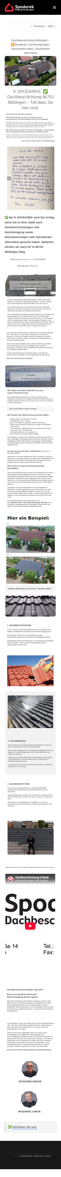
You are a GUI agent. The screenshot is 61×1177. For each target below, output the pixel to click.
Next (50, 26)
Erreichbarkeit (26, 1156)
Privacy (47, 1156)
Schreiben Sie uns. (24, 1127)
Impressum (38, 1156)
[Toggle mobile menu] (54, 7)
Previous (39, 26)
